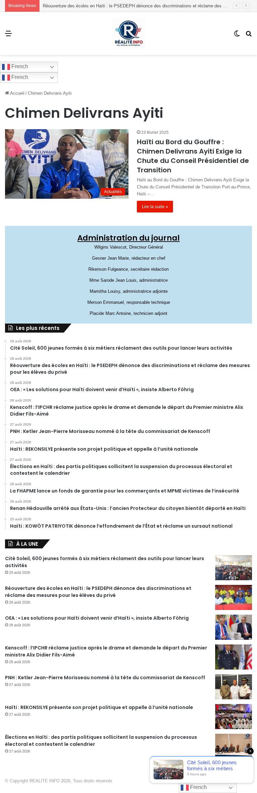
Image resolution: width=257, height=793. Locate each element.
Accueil (16, 93)
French (19, 66)
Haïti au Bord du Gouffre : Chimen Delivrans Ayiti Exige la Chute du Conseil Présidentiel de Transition (193, 156)
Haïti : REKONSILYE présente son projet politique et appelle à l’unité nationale (99, 707)
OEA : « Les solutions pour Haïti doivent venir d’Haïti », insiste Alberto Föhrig (97, 618)
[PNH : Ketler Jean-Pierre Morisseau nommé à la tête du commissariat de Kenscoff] (233, 686)
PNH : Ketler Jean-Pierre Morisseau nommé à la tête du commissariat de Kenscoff (105, 677)
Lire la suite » (155, 206)
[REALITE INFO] (128, 33)
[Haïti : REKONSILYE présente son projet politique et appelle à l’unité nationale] (233, 716)
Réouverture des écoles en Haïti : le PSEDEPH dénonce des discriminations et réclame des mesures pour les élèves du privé (98, 592)
